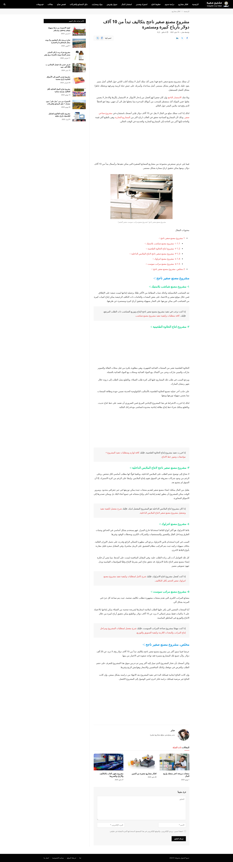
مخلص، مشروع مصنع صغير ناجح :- (168, 269)
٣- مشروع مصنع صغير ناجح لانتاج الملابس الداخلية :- (154, 253)
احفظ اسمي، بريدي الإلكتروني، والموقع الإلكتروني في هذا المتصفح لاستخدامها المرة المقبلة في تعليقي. (146, 831)
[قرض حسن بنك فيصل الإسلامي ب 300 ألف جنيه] (79, 67)
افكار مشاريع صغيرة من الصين (144, 773)
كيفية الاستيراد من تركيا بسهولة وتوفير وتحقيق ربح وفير (59, 29)
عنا (80, 858)
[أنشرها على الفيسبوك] (187, 38)
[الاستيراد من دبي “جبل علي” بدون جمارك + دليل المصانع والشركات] (79, 104)
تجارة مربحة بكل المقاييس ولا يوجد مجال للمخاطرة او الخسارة (57, 41)
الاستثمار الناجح (174, 97)
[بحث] (5, 4)
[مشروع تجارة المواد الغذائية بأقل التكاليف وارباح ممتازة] (79, 92)
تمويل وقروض (112, 4)
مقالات (50, 4)
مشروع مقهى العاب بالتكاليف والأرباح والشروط (111, 775)
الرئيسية (195, 4)
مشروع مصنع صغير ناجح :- (172, 238)
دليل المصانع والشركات (79, 4)
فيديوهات (39, 4)
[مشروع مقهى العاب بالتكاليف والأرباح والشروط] (108, 762)
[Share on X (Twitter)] (182, 38)
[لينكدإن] (177, 38)
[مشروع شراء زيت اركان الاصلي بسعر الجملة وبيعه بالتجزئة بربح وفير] (79, 55)
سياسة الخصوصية (58, 858)
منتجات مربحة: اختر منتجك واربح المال (176, 775)
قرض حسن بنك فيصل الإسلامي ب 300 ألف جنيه (58, 65)
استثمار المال (126, 4)
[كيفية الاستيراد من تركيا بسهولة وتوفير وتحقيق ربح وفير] (79, 31)
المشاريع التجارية (122, 117)
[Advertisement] (141, 61)
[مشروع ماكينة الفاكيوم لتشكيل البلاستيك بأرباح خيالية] (79, 116)
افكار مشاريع (183, 4)
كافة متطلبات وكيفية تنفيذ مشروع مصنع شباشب (158, 315)
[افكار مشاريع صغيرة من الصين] (141, 762)
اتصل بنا (46, 858)
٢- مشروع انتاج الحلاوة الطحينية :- (163, 248)
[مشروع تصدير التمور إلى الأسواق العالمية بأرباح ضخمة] (79, 80)
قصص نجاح (61, 4)
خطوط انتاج (156, 4)
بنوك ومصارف (97, 4)
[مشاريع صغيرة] (217, 4)
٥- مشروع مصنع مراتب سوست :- (163, 263)
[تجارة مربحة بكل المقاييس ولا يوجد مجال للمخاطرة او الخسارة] (79, 43)
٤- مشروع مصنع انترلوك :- (166, 258)
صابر (182, 32)
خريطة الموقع (71, 858)
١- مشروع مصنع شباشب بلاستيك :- (162, 243)
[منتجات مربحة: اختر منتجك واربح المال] (174, 762)
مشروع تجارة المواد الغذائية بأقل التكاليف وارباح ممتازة (58, 90)
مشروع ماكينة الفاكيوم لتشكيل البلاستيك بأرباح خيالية (59, 114)
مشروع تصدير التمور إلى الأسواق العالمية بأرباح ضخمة (58, 78)
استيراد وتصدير (141, 4)
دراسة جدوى (169, 4)
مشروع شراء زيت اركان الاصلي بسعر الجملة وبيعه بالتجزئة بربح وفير (57, 53)
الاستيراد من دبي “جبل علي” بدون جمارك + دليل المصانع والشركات (58, 102)
